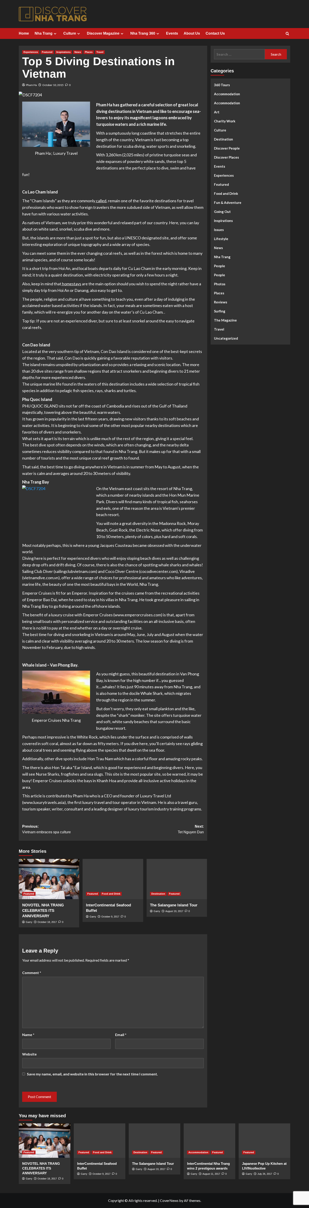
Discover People (227, 148)
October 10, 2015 (53, 85)
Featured (47, 52)
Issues (219, 230)
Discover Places (226, 157)
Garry (29, 922)
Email (120, 1034)
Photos (219, 284)
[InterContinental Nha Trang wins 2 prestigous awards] (209, 1140)
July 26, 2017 (264, 1173)
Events (172, 33)
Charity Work (224, 121)
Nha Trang (43, 33)
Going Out (222, 212)
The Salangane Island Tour (173, 905)
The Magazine (225, 320)
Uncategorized (226, 338)
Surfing (219, 311)
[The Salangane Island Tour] (177, 879)
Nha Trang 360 (142, 33)
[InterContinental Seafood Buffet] (113, 879)
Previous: (46, 829)
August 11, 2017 (211, 1173)
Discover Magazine (103, 33)
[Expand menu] (55, 34)
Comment (31, 972)
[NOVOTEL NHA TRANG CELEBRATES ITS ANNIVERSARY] (49, 879)
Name (28, 1034)
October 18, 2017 (47, 922)
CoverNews (169, 1200)
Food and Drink (111, 893)
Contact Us (215, 33)
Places (89, 52)
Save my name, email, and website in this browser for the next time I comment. (92, 1074)
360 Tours (222, 85)
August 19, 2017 (174, 911)
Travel (99, 52)
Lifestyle (221, 239)
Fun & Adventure (227, 202)
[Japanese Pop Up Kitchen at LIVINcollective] (264, 1140)
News (77, 52)
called (100, 200)
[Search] (287, 34)
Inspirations (63, 52)
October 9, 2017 (110, 916)
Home (24, 33)
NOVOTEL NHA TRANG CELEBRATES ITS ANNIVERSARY (43, 910)
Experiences (31, 52)
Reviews (220, 302)
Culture (69, 33)
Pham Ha (31, 85)
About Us (192, 33)
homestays (71, 283)
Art (216, 112)
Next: (191, 829)
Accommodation (227, 94)
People (219, 266)
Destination (158, 893)
